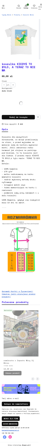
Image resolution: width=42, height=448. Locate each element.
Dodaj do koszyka (18, 117)
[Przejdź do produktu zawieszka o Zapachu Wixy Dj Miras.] (21, 333)
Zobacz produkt (12, 373)
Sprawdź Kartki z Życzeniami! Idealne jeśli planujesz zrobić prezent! (18, 294)
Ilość (4, 81)
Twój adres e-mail (10, 398)
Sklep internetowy (18, 445)
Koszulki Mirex (28, 15)
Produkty (17, 15)
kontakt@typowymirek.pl (10, 430)
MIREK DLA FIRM (11, 418)
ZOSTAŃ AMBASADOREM (10, 424)
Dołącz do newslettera (16, 404)
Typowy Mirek (6, 15)
